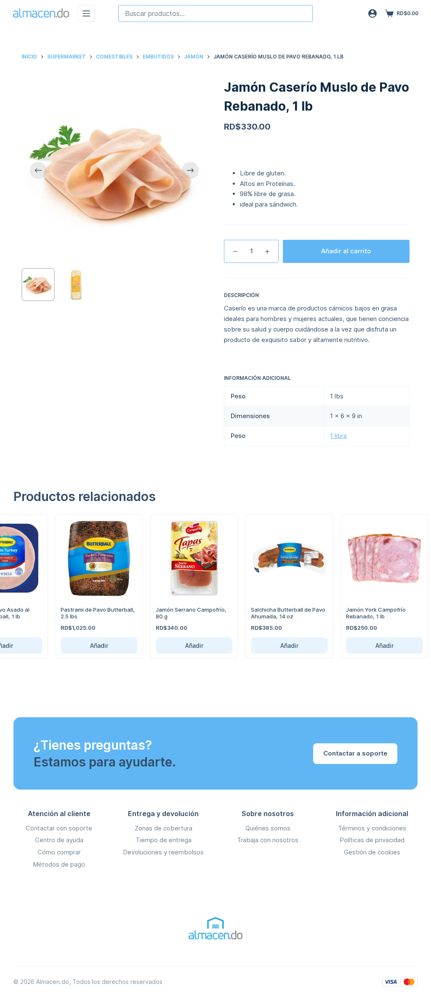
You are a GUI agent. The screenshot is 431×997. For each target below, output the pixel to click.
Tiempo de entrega (164, 840)
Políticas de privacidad (372, 840)
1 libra (338, 436)
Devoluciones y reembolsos (163, 852)
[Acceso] (372, 13)
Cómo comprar (59, 852)
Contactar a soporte (355, 753)
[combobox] (215, 13)
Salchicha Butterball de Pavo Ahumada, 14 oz (276, 613)
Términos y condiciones (372, 828)
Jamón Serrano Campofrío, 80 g (179, 613)
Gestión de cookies (372, 852)
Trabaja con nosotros (267, 840)
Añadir (88, 645)
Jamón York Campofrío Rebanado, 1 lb (364, 613)
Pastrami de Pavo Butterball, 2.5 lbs (86, 613)
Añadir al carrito (346, 251)
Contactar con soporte (59, 828)
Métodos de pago (59, 864)
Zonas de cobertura (163, 828)
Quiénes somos (267, 828)
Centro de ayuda (59, 840)
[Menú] (86, 13)
